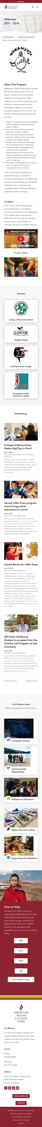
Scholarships (21, 1096)
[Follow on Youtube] (17, 1088)
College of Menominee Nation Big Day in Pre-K (18, 447)
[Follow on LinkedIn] (13, 1088)
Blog (5, 455)
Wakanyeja (8, 457)
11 (24, 274)
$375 (21, 951)
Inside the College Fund (16, 455)
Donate (21, 1103)
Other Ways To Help (21, 979)
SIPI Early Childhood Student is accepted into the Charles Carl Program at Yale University (20, 641)
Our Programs (30, 455)
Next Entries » (32, 681)
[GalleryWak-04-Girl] (21, 276)
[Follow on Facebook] (5, 1088)
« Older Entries (10, 681)
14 (29, 274)
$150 (21, 961)
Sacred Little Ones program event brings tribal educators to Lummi (20, 506)
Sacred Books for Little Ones (21, 564)
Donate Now (20, 1)
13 (27, 274)
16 (32, 274)
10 (22, 274)
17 (34, 274)
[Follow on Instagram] (9, 1088)
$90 (21, 971)
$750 (21, 941)
